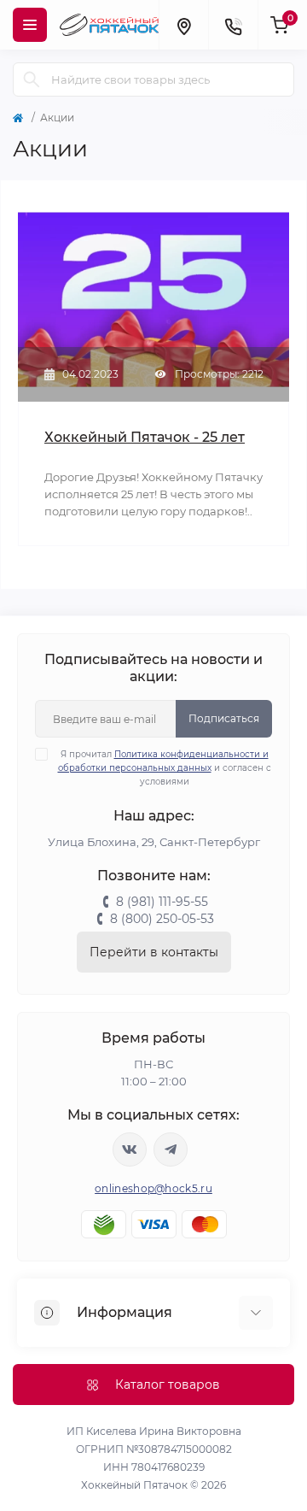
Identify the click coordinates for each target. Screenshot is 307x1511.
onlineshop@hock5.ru (153, 1188)
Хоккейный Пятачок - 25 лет (144, 437)
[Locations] (183, 25)
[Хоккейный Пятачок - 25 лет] (153, 298)
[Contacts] (233, 25)
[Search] (31, 79)
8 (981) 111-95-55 (162, 901)
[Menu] (30, 25)
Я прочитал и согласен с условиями (164, 768)
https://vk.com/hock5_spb (130, 1149)
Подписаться (223, 718)
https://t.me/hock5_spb (171, 1149)
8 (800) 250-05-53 (162, 918)
